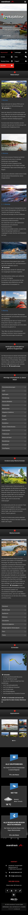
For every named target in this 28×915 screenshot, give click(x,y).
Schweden (7, 108)
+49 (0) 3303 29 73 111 (16, 872)
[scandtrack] (14, 847)
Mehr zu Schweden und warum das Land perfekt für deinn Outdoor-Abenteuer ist (13, 700)
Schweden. (7, 267)
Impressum (6, 907)
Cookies (23, 907)
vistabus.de (17, 908)
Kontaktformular (15, 366)
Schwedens (15, 585)
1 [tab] (12, 740)
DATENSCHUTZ (16, 907)
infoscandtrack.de (16, 876)
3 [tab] (15, 740)
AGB (11, 907)
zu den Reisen (15, 774)
